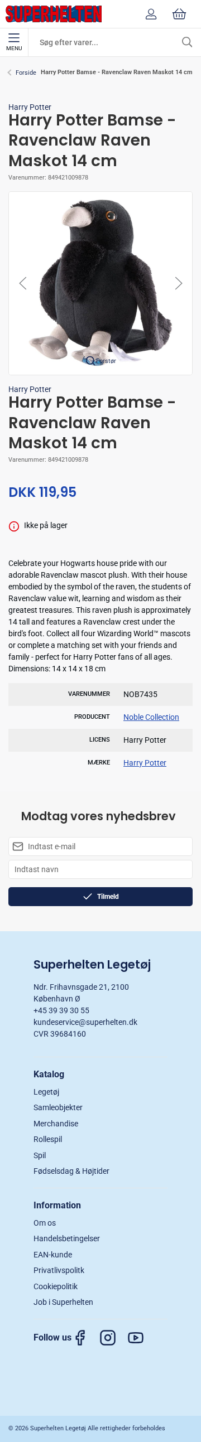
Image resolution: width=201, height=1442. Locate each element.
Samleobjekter (58, 1107)
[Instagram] (113, 1337)
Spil (40, 1155)
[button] (100, 282)
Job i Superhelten (63, 1302)
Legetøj (46, 1091)
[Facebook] (85, 1337)
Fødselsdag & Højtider (71, 1171)
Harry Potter (29, 107)
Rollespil (48, 1139)
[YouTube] (141, 1337)
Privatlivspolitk (59, 1270)
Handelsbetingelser (67, 1238)
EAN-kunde (53, 1254)
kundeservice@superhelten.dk (85, 1022)
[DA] (53, 14)
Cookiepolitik (56, 1286)
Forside (26, 72)
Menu (14, 48)
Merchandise (56, 1123)
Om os (45, 1222)
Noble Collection (151, 717)
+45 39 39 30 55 (61, 1010)
